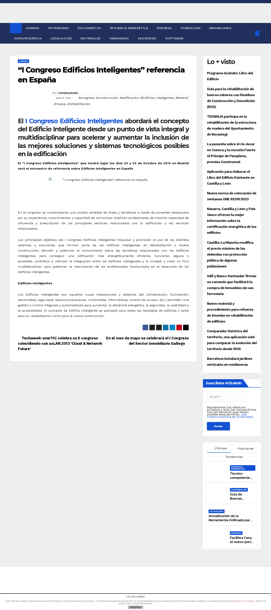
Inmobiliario (220, 28)
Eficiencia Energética (129, 28)
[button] (251, 33)
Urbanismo (119, 38)
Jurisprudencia (28, 38)
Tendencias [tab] (233, 457)
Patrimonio (58, 28)
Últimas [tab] (220, 448)
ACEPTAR (135, 607)
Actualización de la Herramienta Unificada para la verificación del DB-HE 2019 (230, 522)
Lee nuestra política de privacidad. (230, 415)
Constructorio (68, 93)
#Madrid (182, 98)
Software (174, 38)
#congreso (86, 98)
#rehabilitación (78, 104)
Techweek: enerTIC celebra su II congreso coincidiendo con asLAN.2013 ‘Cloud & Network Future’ (60, 343)
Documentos (89, 28)
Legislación (61, 38)
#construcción (107, 98)
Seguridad (147, 38)
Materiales (91, 38)
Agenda (32, 28)
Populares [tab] (245, 448)
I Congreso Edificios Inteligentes (74, 121)
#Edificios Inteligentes (157, 98)
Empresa (164, 28)
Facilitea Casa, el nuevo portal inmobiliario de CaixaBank (242, 544)
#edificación (129, 98)
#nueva (60, 104)
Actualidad (216, 511)
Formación (191, 28)
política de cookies (245, 601)
